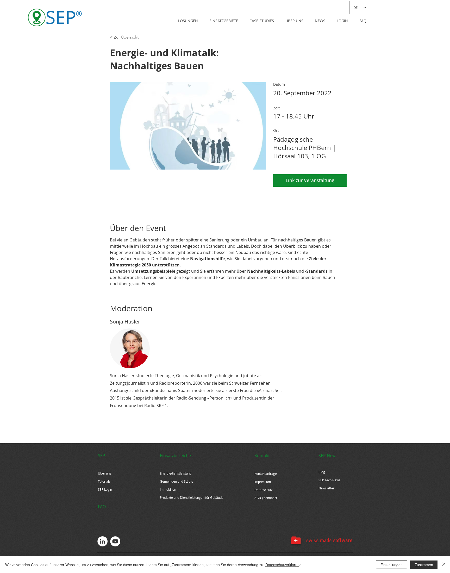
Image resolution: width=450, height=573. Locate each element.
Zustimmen (424, 564)
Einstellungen (391, 564)
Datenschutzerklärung (283, 564)
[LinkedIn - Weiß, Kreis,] (102, 541)
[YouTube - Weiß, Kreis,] (115, 541)
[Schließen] (444, 564)
